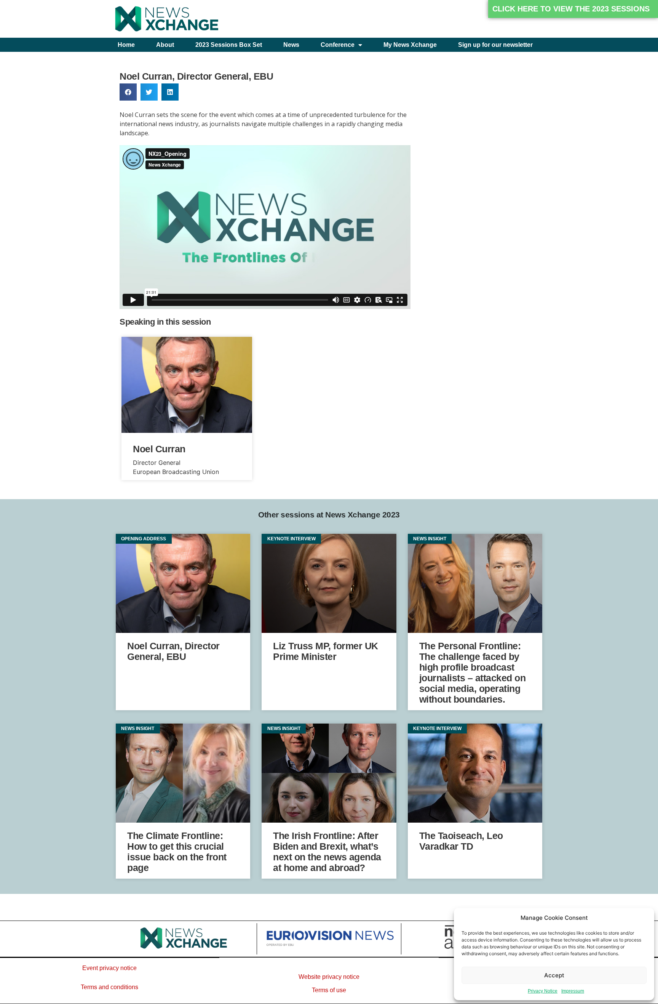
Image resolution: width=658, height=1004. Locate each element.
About (165, 45)
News (291, 45)
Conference (338, 45)
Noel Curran (159, 449)
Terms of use (329, 990)
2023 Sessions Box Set (228, 45)
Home (126, 45)
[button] (573, 9)
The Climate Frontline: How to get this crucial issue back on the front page (177, 851)
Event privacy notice (109, 968)
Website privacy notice (329, 977)
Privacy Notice (542, 991)
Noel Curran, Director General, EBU (173, 651)
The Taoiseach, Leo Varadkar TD (461, 841)
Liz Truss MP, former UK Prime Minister (325, 651)
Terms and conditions (109, 987)
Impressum (572, 991)
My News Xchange (410, 45)
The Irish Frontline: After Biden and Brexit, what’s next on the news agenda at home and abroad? (327, 851)
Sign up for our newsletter (495, 45)
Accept (554, 975)
